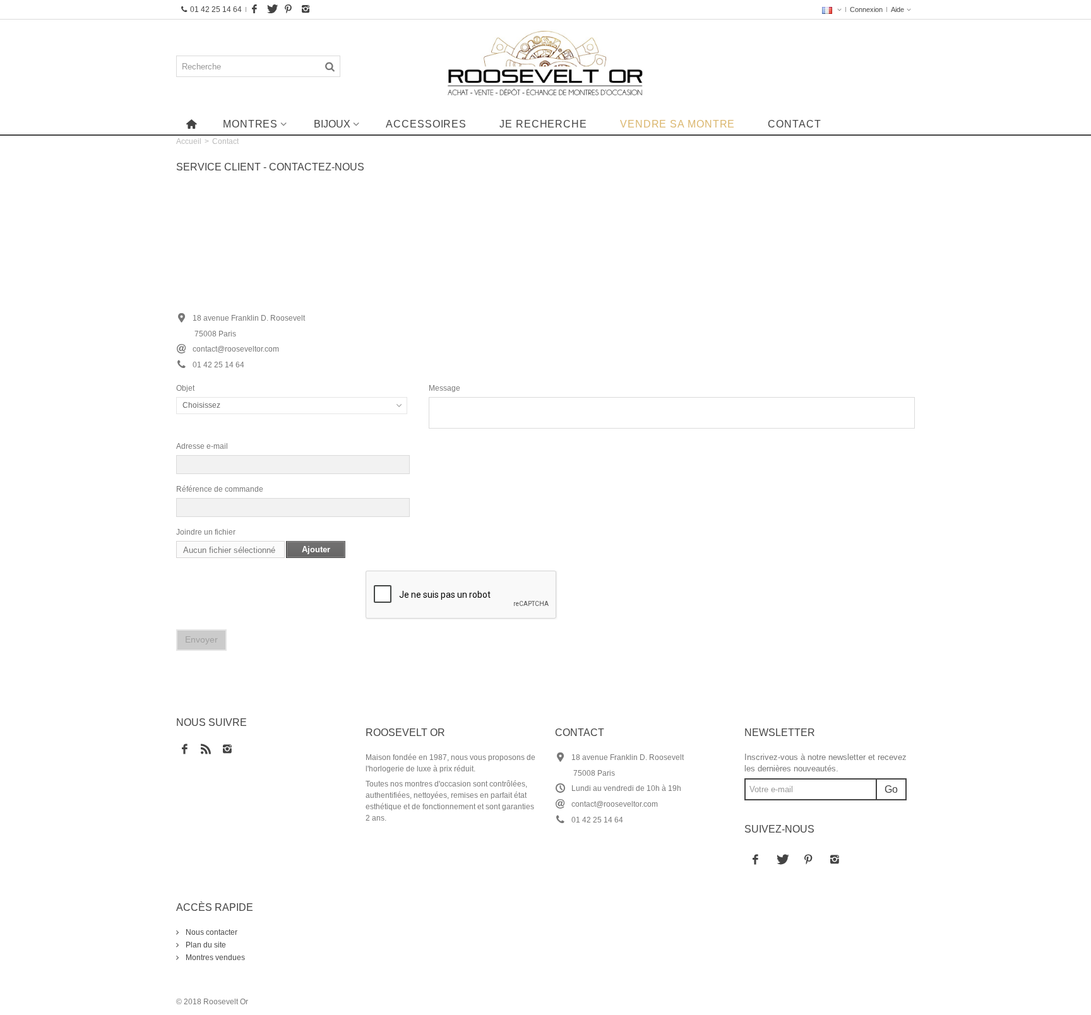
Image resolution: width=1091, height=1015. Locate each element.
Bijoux (332, 124)
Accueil (188, 141)
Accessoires (426, 124)
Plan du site (205, 945)
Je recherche (543, 124)
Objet (185, 388)
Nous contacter (210, 932)
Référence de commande (219, 489)
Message (444, 388)
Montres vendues (214, 957)
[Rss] (206, 750)
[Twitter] (271, 9)
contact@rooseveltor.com (614, 804)
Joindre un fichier (205, 532)
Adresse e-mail (202, 446)
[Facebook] (254, 9)
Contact (794, 124)
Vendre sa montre (677, 124)
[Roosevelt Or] (545, 66)
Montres (250, 124)
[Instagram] (305, 9)
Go (891, 789)
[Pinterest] (288, 9)
